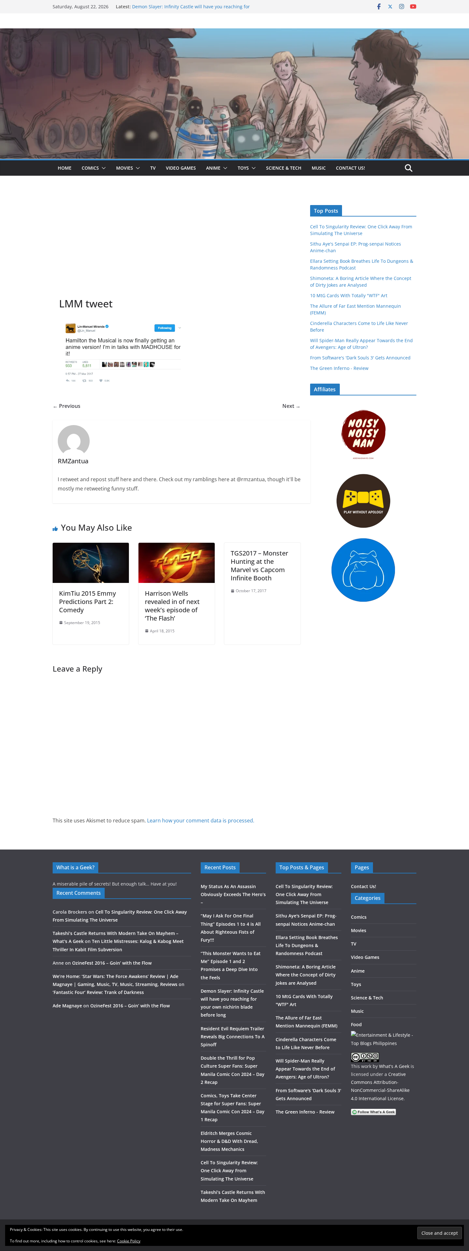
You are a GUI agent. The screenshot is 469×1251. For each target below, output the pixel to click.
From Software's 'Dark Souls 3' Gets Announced (360, 358)
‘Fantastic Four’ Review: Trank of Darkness (98, 992)
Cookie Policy (128, 1241)
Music (319, 168)
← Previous (66, 405)
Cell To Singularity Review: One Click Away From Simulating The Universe (229, 1170)
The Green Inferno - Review (339, 368)
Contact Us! (350, 168)
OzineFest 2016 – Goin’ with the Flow (112, 963)
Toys (243, 168)
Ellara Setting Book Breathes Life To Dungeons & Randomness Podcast (307, 945)
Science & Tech (284, 168)
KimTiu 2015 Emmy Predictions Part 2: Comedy (87, 601)
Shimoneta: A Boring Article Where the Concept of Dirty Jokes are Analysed (306, 975)
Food (356, 1024)
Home (64, 168)
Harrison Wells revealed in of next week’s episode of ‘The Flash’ (172, 605)
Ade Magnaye (67, 1006)
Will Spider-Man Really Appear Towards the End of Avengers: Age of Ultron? (305, 1069)
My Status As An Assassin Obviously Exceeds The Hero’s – (233, 894)
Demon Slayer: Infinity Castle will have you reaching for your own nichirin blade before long (191, 10)
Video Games (181, 168)
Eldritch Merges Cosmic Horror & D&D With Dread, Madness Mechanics (229, 1141)
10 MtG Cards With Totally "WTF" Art (348, 295)
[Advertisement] (176, 249)
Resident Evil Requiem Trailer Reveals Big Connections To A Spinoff (232, 1037)
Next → (291, 405)
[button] (102, 168)
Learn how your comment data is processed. (200, 820)
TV (153, 168)
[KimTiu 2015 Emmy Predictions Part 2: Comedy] (91, 547)
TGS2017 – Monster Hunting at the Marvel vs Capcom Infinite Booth (259, 565)
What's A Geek (394, 1066)
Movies (124, 168)
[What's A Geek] (234, 32)
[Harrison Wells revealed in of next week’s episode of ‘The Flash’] (176, 547)
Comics (90, 168)
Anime (213, 168)
